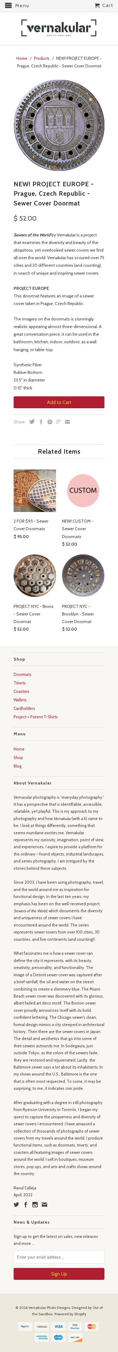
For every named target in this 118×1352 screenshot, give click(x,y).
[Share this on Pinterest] (48, 421)
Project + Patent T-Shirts (36, 716)
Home (19, 749)
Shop (18, 757)
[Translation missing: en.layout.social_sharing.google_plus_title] (57, 421)
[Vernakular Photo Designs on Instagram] (35, 1204)
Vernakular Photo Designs (49, 1307)
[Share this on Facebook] (40, 421)
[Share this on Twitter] (30, 421)
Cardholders (24, 708)
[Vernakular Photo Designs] (59, 29)
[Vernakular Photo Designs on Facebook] (25, 1204)
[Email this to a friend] (66, 421)
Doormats (22, 674)
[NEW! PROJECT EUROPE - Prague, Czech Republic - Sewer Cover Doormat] (59, 125)
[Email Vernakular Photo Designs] (44, 1204)
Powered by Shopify (70, 1314)
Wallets (20, 699)
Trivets (20, 682)
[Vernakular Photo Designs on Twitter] (16, 1204)
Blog (17, 766)
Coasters (21, 691)
